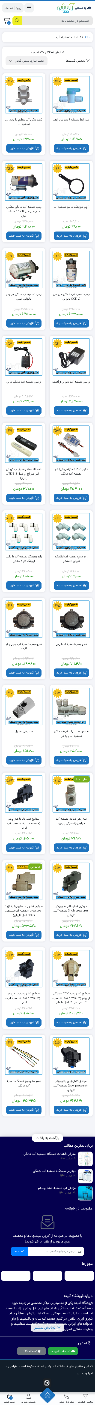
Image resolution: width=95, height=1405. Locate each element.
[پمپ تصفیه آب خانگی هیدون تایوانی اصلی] (24, 269)
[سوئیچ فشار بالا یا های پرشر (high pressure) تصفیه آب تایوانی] (71, 881)
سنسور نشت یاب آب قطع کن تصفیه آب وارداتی (71, 733)
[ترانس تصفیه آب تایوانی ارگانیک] (71, 357)
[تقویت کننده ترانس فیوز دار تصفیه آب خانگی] (71, 444)
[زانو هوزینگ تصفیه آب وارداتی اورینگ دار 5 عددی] (24, 532)
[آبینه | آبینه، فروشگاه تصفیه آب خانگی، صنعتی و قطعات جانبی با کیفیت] (74, 8)
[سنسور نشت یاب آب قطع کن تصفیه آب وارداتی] (71, 706)
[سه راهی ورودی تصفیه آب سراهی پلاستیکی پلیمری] (71, 794)
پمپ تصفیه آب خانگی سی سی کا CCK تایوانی (71, 296)
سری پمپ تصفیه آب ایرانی (71, 644)
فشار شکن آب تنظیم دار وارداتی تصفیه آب (23, 121)
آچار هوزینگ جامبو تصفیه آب (71, 207)
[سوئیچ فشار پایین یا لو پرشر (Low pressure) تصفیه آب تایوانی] (71, 1056)
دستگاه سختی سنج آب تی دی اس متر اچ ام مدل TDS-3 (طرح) (24, 471)
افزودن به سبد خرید (69, 148)
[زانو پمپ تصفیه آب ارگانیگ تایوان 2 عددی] (71, 532)
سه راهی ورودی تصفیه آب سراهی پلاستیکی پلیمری (71, 821)
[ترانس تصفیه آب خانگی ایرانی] (24, 357)
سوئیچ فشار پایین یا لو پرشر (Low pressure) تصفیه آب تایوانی (71, 1083)
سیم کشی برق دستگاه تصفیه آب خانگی (24, 1083)
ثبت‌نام (19, 1251)
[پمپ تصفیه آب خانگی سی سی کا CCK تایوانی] (71, 269)
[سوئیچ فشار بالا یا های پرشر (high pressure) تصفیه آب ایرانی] (24, 794)
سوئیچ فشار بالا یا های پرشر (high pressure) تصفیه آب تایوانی (71, 908)
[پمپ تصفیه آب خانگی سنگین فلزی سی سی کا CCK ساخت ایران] (24, 182)
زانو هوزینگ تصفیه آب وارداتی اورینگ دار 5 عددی (24, 558)
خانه (87, 37)
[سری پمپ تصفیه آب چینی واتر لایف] (24, 619)
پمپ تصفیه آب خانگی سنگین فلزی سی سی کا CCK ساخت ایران (24, 209)
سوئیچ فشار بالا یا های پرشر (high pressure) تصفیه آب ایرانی (23, 821)
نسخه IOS (30, 1351)
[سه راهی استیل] (24, 706)
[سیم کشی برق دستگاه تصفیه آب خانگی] (24, 1056)
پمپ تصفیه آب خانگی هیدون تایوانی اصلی (24, 296)
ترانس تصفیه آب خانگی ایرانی (23, 382)
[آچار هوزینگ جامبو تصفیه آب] (71, 182)
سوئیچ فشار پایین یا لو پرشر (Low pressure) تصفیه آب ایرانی (23, 995)
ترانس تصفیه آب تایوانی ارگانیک (71, 382)
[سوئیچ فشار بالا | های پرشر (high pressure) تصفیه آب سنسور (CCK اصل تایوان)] (24, 881)
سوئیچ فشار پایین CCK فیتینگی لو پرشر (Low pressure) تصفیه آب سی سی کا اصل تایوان (71, 995)
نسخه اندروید (61, 1351)
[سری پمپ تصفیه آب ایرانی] (71, 619)
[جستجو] (17, 20)
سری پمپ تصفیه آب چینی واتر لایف (24, 646)
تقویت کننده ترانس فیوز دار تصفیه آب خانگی (71, 471)
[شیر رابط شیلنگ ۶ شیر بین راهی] (71, 95)
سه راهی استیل (24, 731)
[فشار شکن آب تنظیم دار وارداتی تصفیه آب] (24, 95)
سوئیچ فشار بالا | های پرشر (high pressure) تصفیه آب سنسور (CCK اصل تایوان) (24, 908)
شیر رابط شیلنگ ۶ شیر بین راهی (71, 119)
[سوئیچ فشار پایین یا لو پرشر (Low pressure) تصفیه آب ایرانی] (24, 969)
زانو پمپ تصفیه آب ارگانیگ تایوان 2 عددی (71, 558)
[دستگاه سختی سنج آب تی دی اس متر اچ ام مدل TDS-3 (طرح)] (24, 444)
